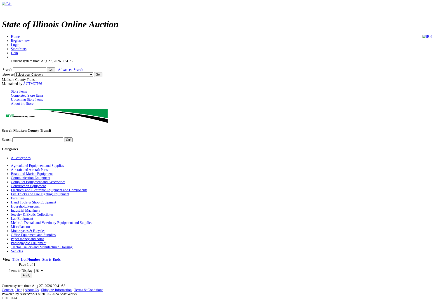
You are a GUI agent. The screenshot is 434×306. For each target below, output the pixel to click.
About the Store (22, 103)
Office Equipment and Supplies (33, 235)
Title (15, 259)
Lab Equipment (22, 218)
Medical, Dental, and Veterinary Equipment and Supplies (51, 223)
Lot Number (30, 259)
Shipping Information (56, 290)
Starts (46, 259)
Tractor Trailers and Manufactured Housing (42, 247)
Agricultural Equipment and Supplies (37, 165)
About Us (32, 290)
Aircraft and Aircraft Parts (29, 170)
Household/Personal (25, 206)
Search (7, 70)
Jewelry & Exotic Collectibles (32, 214)
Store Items (19, 91)
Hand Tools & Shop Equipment (33, 202)
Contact (8, 290)
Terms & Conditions (88, 290)
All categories (21, 158)
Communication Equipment (30, 178)
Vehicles (17, 251)
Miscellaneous (21, 227)
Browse (8, 74)
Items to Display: (21, 271)
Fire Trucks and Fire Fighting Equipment (40, 194)
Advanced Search (70, 70)
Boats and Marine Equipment (32, 174)
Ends (57, 259)
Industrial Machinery (25, 210)
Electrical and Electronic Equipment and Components (49, 190)
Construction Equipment (28, 186)
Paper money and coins (27, 239)
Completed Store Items (27, 95)
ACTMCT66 (32, 84)
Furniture (17, 198)
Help (18, 290)
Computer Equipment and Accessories (38, 182)
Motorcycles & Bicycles (28, 231)
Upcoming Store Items (27, 99)
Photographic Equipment (28, 243)
